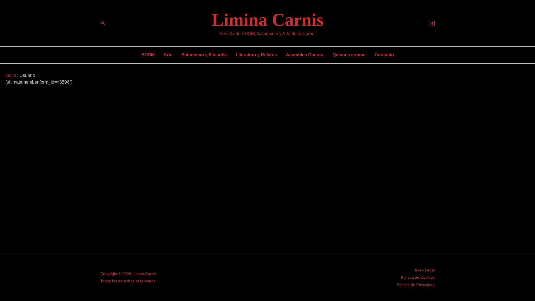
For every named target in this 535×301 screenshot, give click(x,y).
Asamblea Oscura (305, 54)
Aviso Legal (424, 270)
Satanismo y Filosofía (204, 54)
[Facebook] (432, 23)
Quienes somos (349, 54)
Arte (168, 54)
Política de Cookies (418, 277)
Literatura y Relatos (256, 54)
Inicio (11, 75)
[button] (102, 23)
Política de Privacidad (416, 285)
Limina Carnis (268, 20)
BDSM (148, 54)
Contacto (384, 54)
